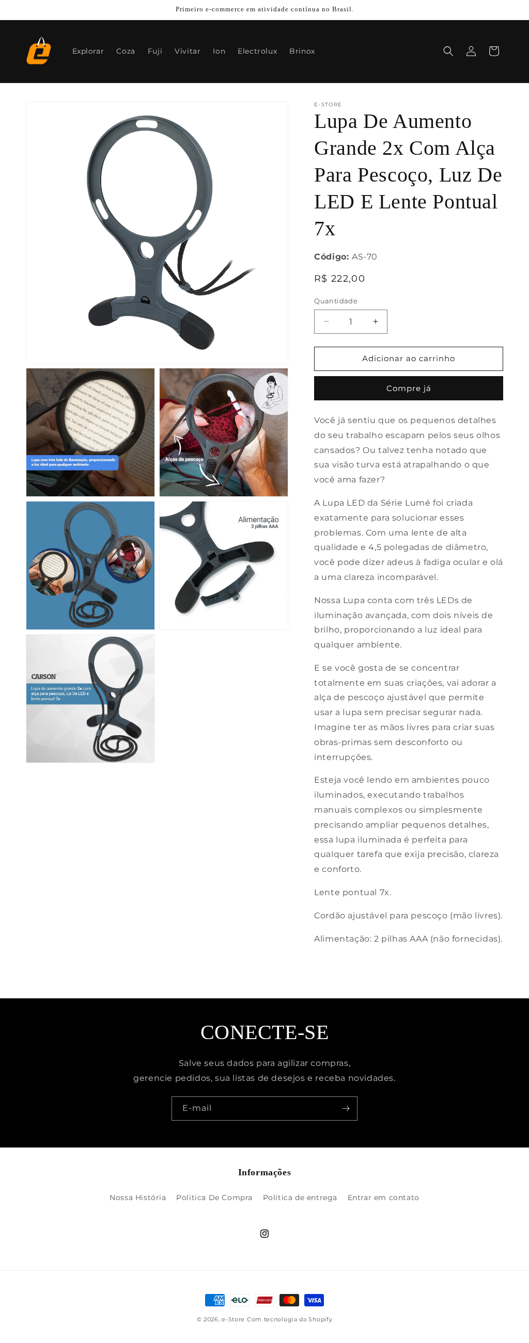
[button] (448, 51)
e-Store (233, 1319)
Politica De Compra (214, 1197)
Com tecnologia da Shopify (290, 1319)
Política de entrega (300, 1197)
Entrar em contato (383, 1197)
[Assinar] (345, 1108)
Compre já (408, 388)
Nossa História (138, 1197)
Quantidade (335, 301)
